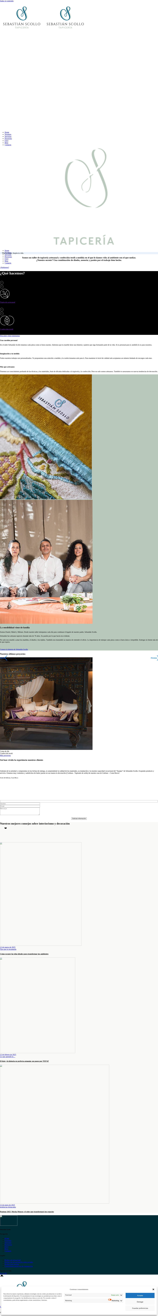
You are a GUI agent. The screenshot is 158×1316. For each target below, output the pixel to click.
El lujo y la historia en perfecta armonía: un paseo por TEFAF (24, 1061)
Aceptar (140, 1295)
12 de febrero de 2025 (8, 1055)
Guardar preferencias (140, 1308)
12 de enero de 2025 (7, 1205)
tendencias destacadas (8, 1207)
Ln (1, 1273)
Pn (6, 1273)
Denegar (140, 1302)
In (4, 1273)
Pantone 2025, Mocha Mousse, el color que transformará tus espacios (27, 1212)
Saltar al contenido (7, 1)
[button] (153, 1289)
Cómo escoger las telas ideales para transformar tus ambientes (24, 954)
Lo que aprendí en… (7, 1057)
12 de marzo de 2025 (7, 947)
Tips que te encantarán (8, 949)
